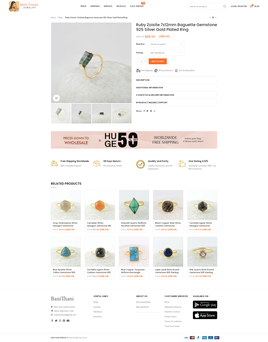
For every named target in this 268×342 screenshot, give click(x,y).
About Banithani (143, 302)
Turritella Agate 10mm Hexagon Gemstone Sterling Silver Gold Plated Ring (200, 227)
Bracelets (98, 316)
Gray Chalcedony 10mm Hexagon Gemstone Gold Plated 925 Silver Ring (65, 227)
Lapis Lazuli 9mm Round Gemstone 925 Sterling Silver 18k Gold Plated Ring (167, 273)
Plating (139, 52)
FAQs (167, 302)
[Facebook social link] (144, 111)
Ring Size (140, 44)
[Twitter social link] (147, 111)
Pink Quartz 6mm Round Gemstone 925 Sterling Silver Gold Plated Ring (201, 272)
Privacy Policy (170, 316)
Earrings (97, 307)
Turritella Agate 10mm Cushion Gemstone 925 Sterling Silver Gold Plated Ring (99, 273)
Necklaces (98, 311)
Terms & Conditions (173, 321)
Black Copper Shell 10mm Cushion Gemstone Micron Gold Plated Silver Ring (168, 227)
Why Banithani (142, 307)
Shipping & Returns (173, 307)
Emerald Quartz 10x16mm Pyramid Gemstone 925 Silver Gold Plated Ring (133, 226)
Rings (60, 17)
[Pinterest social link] (151, 111)
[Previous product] (210, 17)
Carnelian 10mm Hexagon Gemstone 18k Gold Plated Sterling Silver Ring (99, 227)
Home (53, 17)
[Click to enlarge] (56, 98)
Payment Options (172, 311)
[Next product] (215, 17)
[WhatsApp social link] (154, 111)
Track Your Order (172, 326)
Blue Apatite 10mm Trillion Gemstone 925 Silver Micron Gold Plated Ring (65, 273)
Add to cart (157, 61)
